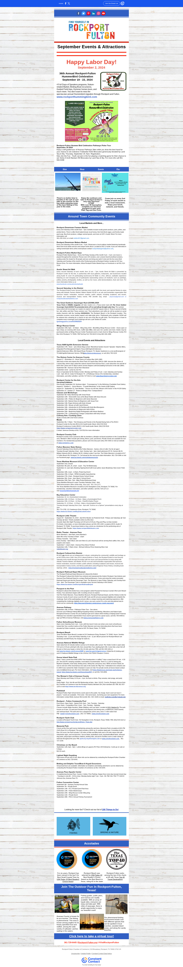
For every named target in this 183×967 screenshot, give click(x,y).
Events (101, 169)
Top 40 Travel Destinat (116, 878)
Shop (82, 169)
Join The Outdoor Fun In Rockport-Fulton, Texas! (91, 888)
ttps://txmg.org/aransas (92, 353)
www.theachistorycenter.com (106, 376)
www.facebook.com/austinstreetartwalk (70, 284)
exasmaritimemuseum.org (69, 491)
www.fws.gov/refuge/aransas (96, 651)
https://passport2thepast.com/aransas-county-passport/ (94, 603)
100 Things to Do (110, 809)
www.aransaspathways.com (93, 618)
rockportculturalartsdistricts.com (67, 299)
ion (120, 879)
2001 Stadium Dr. (113, 707)
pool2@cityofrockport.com (69, 714)
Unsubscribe (75, 953)
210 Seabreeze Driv (91, 634)
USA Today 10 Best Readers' (68, 879)
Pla (118, 169)
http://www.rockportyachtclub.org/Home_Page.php (74, 722)
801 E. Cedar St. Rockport (74, 374)
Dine (65, 169)
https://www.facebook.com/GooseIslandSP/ (77, 672)
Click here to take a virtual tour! (91, 936)
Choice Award (67, 881)
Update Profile (86, 953)
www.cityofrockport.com (100, 714)
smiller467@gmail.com (81, 238)
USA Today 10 (96, 875)
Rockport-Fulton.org (87, 942)
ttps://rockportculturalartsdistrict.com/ (82, 568)
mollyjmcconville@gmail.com (115, 697)
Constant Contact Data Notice (102, 953)
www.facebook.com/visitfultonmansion (84, 457)
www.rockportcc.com (65, 443)
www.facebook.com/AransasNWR (72, 651)
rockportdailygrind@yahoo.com (102, 249)
